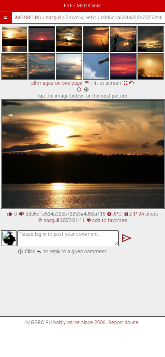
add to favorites (107, 220)
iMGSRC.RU (28, 18)
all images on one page (60, 83)
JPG (114, 214)
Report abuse (123, 322)
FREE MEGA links (83, 6)
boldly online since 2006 (79, 322)
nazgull (53, 18)
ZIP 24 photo (141, 214)
